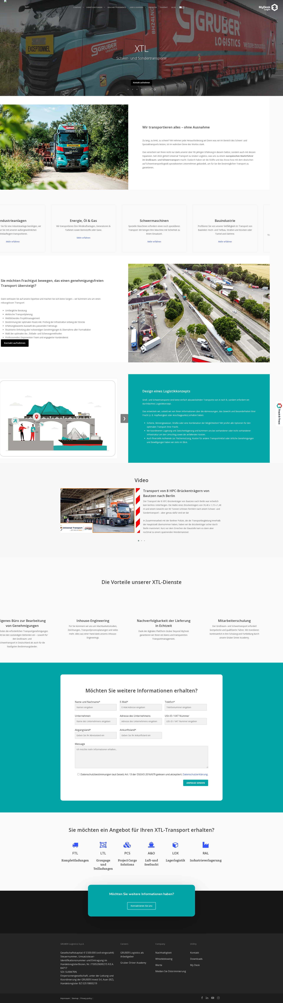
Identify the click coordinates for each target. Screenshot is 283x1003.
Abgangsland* (83, 730)
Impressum (65, 998)
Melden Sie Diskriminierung (170, 971)
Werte (158, 965)
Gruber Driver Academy (133, 962)
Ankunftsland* (128, 730)
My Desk (195, 965)
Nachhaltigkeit (163, 952)
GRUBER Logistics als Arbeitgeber (132, 954)
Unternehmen (83, 716)
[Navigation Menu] (258, 5)
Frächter (152, 7)
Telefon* (170, 702)
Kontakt (164, 7)
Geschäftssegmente (116, 7)
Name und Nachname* (87, 702)
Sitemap (75, 998)
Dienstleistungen (94, 7)
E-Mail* (124, 702)
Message (80, 744)
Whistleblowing (163, 958)
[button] (138, 541)
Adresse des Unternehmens (135, 716)
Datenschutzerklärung (195, 774)
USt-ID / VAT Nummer (177, 716)
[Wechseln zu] (182, 7)
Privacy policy (86, 998)
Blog (173, 7)
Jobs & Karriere (136, 7)
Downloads (196, 958)
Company (77, 7)
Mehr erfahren (65, 237)
